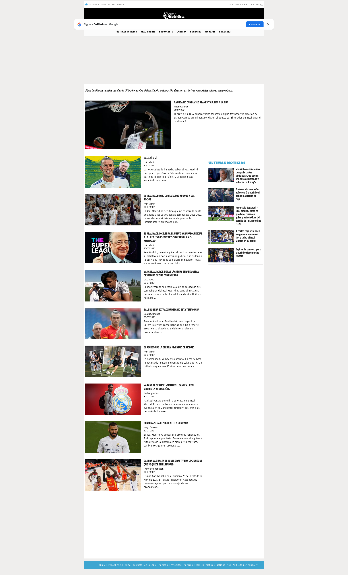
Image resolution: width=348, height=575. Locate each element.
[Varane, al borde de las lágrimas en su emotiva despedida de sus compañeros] (113, 285)
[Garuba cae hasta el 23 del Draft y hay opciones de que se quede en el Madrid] (113, 474)
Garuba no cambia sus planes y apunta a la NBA (201, 102)
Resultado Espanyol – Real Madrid (107, 5)
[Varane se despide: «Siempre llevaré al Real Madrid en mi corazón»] (113, 399)
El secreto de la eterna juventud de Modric (169, 347)
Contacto (137, 565)
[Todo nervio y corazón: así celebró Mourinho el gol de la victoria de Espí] (222, 195)
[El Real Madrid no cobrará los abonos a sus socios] (113, 209)
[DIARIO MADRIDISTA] (174, 12)
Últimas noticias (127, 31)
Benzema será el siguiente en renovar (166, 423)
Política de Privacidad (170, 565)
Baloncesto (166, 31)
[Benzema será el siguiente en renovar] (113, 437)
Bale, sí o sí (150, 158)
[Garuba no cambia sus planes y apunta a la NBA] (128, 124)
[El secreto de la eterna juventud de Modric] (113, 361)
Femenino (195, 31)
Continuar (255, 24)
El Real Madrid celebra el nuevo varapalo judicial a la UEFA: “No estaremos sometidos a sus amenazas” (173, 237)
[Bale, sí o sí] (113, 171)
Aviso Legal (150, 565)
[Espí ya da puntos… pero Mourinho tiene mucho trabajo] (222, 255)
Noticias (221, 565)
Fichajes (210, 31)
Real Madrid (148, 31)
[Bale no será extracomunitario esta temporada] (113, 323)
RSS (229, 565)
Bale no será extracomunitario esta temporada (171, 309)
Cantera (182, 31)
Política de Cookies (193, 565)
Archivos (210, 565)
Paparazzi (225, 31)
